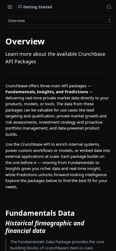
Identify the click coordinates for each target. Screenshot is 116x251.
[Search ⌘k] (109, 6)
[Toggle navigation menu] (9, 6)
